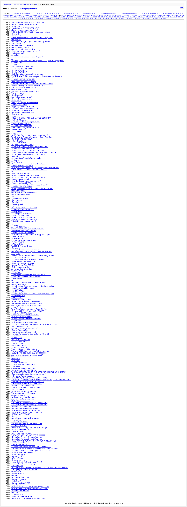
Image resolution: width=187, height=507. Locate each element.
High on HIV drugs (18, 454)
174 (29, 16)
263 (103, 18)
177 (37, 16)
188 (67, 16)
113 (46, 15)
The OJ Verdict (17, 290)
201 (101, 16)
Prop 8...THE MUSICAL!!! (21, 257)
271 (124, 18)
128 (86, 15)
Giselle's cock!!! (17, 95)
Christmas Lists (17, 63)
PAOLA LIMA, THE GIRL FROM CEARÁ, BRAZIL (29, 378)
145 (132, 15)
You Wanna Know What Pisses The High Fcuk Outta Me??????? (35, 449)
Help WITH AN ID (17, 473)
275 (135, 18)
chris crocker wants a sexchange (23, 82)
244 (52, 18)
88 (169, 13)
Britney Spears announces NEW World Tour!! (28, 154)
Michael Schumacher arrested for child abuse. (28, 164)
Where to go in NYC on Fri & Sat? (23, 217)
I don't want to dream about (21, 179)
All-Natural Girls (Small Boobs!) (22, 269)
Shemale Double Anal (19, 363)
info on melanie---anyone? (20, 194)
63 (121, 13)
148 (140, 15)
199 (96, 16)
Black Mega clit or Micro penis (22, 288)
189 (69, 16)
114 (49, 15)
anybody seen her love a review (23, 49)
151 (148, 15)
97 (6, 15)
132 (97, 15)
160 (172, 15)
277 (140, 18)
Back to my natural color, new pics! (24, 219)
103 (20, 15)
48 (93, 13)
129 (89, 15)
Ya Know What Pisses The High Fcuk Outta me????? (31, 447)
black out (14, 492)
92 (176, 13)
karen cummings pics (19, 284)
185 (59, 16)
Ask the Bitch (16, 273)
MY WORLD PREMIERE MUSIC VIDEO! (26, 412)
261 (97, 18)
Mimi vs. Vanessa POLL (20, 330)
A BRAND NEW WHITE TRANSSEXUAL (26, 384)
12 (24, 13)
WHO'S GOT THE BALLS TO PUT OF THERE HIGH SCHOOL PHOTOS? (38, 372)
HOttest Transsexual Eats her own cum (26, 319)
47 (91, 13)
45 (87, 13)
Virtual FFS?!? (16, 36)
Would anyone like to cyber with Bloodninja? (27, 229)
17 (33, 13)
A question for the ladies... (21, 124)
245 (55, 18)
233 (23, 18)
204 (110, 16)
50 (96, 13)
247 (60, 18)
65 (125, 13)
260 (95, 18)
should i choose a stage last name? (24, 24)
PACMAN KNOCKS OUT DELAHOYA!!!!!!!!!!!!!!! (29, 353)
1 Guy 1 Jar (15, 254)
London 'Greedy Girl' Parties (21, 187)
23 (45, 13)
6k (12, 280)
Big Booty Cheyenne (19, 120)
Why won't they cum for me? (21, 357)
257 (87, 18)
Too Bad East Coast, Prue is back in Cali (26, 424)
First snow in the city (19, 347)
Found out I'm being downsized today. (25, 128)
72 (138, 13)
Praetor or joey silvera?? (20, 198)
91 (175, 13)
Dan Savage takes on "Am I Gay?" (24, 208)
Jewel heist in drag (18, 296)
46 (89, 13)
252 (73, 18)
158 (166, 15)
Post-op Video (16, 212)
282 (154, 18)
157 (164, 15)
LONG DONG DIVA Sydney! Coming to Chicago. (29, 428)
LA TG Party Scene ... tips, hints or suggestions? (29, 135)
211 (128, 16)
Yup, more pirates (17, 204)
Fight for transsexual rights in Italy (24, 332)
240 (41, 18)
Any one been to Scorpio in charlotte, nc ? (26, 57)
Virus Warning (16, 162)
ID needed (15, 64)
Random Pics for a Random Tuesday (25, 149)
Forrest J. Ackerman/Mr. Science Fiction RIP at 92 (30, 334)
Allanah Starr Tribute (19, 105)
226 (168, 16)
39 (75, 13)
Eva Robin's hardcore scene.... (22, 68)
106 (28, 15)
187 (64, 16)
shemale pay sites (18, 191)
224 (163, 16)
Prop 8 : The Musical (19, 342)
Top (36, 4)
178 (40, 16)
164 (182, 15)
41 (79, 13)
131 (94, 15)
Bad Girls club (16, 196)
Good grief (15, 156)
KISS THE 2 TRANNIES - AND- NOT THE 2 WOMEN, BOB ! (34, 324)
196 (88, 16)
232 (20, 18)
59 (113, 13)
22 (43, 13)
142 (124, 15)
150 (145, 15)
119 (62, 15)
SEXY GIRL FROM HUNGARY (22, 110)
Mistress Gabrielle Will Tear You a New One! (27, 22)
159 (169, 15)
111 (41, 15)
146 (134, 15)
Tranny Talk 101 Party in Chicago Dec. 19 (26, 462)
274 (132, 18)
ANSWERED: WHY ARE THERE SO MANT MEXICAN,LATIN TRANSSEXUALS (41, 380)
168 (13, 16)
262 (100, 18)
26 (51, 13)
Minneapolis (15, 248)
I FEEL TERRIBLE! (18, 143)
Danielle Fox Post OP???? (21, 183)
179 (43, 16)
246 (57, 18)
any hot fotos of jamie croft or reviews (25, 418)
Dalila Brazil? (16, 481)
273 (129, 18)
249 (65, 18)
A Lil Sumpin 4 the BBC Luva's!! (23, 80)
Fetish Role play (17, 141)
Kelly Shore (15, 366)
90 (173, 13)
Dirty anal (14, 225)
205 (112, 16)
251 (71, 18)
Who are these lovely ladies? (22, 452)
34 (66, 13)
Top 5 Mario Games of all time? (23, 112)
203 (107, 16)
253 (76, 18)
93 (178, 13)
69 (133, 13)
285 (162, 18)
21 (41, 13)
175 (32, 16)
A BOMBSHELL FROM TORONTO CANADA (28, 259)
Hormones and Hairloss (20, 491)
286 (164, 18)
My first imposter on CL (20, 267)
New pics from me (18, 460)
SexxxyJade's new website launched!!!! (25, 250)
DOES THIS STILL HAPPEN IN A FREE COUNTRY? (31, 118)
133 (100, 15)
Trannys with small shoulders (22, 166)
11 (22, 13)
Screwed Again (16, 420)
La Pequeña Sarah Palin (20, 477)
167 (11, 16)
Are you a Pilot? (17, 321)
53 (102, 13)
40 (77, 13)
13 (26, 13)
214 (136, 16)
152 (150, 15)
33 (64, 13)
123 (73, 15)
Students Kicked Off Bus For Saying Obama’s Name (30, 450)
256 (84, 18)
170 (19, 16)
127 (84, 15)
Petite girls (15, 160)
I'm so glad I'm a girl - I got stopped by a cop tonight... (31, 42)
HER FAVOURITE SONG (20, 414)
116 (54, 15)
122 (70, 15)
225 (165, 16)
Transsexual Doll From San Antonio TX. (26, 277)
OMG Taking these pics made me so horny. (27, 74)
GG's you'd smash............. (21, 458)
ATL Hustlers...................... (21, 131)
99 (10, 15)
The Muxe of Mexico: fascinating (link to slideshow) (30, 351)
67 (129, 13)
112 (44, 15)
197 (91, 16)
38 (73, 13)
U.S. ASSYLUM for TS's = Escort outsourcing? (28, 177)
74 (142, 13)
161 (174, 15)
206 (115, 16)
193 (80, 16)
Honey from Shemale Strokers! (22, 263)
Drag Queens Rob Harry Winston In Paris (26, 303)
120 (65, 15)
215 (139, 16)
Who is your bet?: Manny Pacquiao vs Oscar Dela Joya (31, 137)
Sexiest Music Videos (19, 422)
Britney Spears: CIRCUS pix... (22, 214)
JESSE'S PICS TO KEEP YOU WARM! (26, 301)
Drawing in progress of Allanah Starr (24, 103)
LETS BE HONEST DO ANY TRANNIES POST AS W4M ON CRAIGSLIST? (39, 468)
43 (83, 13)
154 (156, 15)
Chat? (13, 133)
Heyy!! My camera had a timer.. (23, 107)
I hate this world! (17, 53)
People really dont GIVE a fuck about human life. (29, 147)
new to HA (15, 206)
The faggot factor (17, 93)
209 (123, 16)
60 (115, 13)
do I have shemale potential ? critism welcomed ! (29, 185)
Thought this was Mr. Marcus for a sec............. (28, 349)
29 (56, 13)
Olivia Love (15, 359)
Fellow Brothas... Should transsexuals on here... (29, 170)
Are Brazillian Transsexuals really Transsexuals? (29, 403)
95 (182, 13)
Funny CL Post (17, 298)
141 (121, 15)
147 (137, 15)
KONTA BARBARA (18, 292)
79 (152, 13)
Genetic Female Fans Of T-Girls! (23, 265)
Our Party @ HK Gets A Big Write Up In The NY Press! (31, 252)
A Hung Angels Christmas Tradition (24, 470)
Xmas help (15, 55)
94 (180, 13)
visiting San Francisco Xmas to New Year (26, 439)
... (12, 59)
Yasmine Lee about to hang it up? (23, 464)
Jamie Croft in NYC (18, 343)
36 (70, 13)
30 (58, 13)
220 (152, 16)
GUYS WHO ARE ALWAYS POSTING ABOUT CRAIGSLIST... (34, 441)
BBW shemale (16, 43)
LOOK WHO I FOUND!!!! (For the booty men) (28, 498)
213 (133, 16)
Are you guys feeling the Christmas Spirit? (27, 355)
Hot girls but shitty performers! (22, 385)
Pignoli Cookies (17, 307)
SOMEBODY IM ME (19, 426)
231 (182, 16)
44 (85, 13)
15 (30, 13)
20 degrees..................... (20, 401)
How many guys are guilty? (21, 173)
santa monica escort (18, 345)
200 (99, 16)
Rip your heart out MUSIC (20, 483)
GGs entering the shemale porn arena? (25, 122)
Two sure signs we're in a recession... (25, 408)
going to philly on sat (19, 89)
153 (153, 15)
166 (8, 16)
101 (15, 15)
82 (157, 13)
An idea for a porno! (18, 395)
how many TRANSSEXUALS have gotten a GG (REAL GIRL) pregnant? (37, 61)
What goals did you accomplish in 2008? (26, 410)
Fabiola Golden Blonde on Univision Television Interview (32, 84)
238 (36, 18)
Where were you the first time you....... (25, 391)
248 (63, 18)
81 (155, 13)
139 (116, 15)
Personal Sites (16, 338)
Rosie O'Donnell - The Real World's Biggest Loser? (30, 487)
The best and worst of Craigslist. (23, 393)
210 (126, 16)
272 (127, 18)
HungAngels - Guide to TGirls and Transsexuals (19, 4)
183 (53, 16)
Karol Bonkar (16, 336)
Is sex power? (16, 278)
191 (75, 16)
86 (165, 13)
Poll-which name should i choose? (24, 78)
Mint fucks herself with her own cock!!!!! (26, 91)
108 (33, 15)
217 (144, 16)
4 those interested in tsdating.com (24, 368)
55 (106, 13)
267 (113, 18)
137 (110, 15)
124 (76, 15)
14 (28, 13)
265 (108, 18)
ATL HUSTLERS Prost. (20, 227)
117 (56, 15)
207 (118, 16)
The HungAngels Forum (28, 9)
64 (123, 13)
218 (147, 16)
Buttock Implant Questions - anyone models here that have (33, 286)
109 (36, 15)
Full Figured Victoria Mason (21, 376)
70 (134, 13)
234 (25, 18)
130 (92, 15)
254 (79, 18)
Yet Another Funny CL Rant (21, 300)
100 (12, 15)
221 (155, 16)
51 (98, 13)
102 (17, 15)
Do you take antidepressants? (22, 145)
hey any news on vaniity (20, 47)
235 (28, 18)
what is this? (16, 471)
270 (121, 18)
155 (158, 15)
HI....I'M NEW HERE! (19, 70)
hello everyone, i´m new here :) (22, 45)
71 (136, 13)
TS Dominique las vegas (20, 215)
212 (131, 16)
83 (159, 13)
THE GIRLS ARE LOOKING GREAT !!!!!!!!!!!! (28, 435)
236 (31, 18)
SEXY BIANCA (17, 244)
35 (68, 13)
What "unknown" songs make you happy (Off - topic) (30, 235)
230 (179, 16)
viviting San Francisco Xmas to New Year (26, 437)
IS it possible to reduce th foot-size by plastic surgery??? (32, 294)
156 (161, 15)
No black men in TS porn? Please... (24, 370)
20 (39, 13)
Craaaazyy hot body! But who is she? (25, 315)
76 (146, 13)
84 (161, 13)
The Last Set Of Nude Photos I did (24, 87)
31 (60, 13)
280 (148, 18)
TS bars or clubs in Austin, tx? (22, 210)
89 (171, 13)
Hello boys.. (15, 361)
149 (142, 15)
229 (176, 16)
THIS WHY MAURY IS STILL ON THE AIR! (27, 382)
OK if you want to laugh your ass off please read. (29, 489)
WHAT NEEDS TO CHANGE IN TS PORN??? (28, 150)
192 (77, 16)
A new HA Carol (17, 494)
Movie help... (16, 202)
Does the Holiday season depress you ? (26, 181)
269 (119, 18)
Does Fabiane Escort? (19, 326)
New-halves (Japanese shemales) (23, 231)
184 (56, 16)
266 (111, 18)
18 (35, 13)
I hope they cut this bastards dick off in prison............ (31, 275)
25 (49, 13)
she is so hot (16, 40)
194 (83, 16)
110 (39, 15)
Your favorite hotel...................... (23, 129)
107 (31, 15)
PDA (181, 7)
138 (113, 15)
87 (167, 13)
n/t (12, 171)
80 (154, 13)
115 (51, 15)
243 (49, 18)
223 (160, 16)
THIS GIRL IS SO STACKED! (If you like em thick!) (30, 32)
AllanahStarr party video (20, 443)
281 (151, 18)
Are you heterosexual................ (23, 445)
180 (45, 16)
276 (137, 18)
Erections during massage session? (24, 108)
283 (156, 18)
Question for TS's (17, 456)
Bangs (13, 116)
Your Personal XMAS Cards (21, 313)
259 (92, 18)
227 (171, 16)
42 (81, 13)
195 (85, 16)
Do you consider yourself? (21, 407)
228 (173, 16)
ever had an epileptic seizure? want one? (26, 305)
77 (148, 13)
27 (52, 13)
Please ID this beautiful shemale (23, 364)
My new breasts (17, 114)
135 (105, 15)
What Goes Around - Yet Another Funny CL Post (29, 309)
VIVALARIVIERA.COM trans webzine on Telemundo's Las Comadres (36, 76)
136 (108, 15)
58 (112, 13)
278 (143, 18)
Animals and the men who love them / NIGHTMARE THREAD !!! (35, 152)
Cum (13, 416)
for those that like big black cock (23, 397)
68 (131, 13)
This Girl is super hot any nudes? (23, 221)
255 (81, 18)
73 (140, 13)
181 (48, 16)
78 (150, 13)
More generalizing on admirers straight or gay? (28, 374)
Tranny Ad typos (17, 431)
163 (180, 15)
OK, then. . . (16, 475)
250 (68, 18)
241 (44, 18)
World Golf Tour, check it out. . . (23, 246)
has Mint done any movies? (21, 97)
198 (93, 16)
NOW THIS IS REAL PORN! (21, 317)
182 (51, 16)
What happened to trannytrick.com (24, 322)
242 (47, 18)
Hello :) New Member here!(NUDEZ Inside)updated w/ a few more (35, 168)
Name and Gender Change (21, 429)
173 (27, 16)
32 (62, 13)
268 (116, 18)
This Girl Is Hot (17, 466)
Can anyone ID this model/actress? (24, 240)
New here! (15, 34)
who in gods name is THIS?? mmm (24, 193)
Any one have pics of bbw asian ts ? (24, 328)
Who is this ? (16, 26)
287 (167, 18)
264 (105, 18)
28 (54, 13)
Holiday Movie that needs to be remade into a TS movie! (32, 189)
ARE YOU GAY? (17, 389)
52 (100, 13)
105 (25, 15)
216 (141, 16)
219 (149, 16)
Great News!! (16, 485)
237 (33, 18)
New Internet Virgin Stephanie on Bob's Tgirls (28, 85)
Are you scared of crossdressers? (23, 399)
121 (68, 15)
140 (118, 15)
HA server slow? (17, 200)
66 (127, 13)
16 (31, 13)
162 (177, 15)
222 (157, 16)
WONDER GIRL (17, 271)
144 (129, 15)
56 (108, 13)
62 (119, 13)
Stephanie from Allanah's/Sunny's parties (26, 158)
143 (126, 15)
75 (144, 13)
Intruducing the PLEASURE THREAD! (25, 28)
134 (102, 15)
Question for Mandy (18, 479)
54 (104, 13)
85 (163, 13)
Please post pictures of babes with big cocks (28, 387)
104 (23, 15)
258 (89, 18)
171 (21, 16)
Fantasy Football (17, 236)
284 (159, 18)
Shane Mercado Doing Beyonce (23, 261)
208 (120, 16)
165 (5, 16)
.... (12, 223)
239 (39, 18)
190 (72, 16)
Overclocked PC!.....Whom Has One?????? (27, 311)
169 (16, 16)
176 (35, 16)
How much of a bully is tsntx (21, 99)
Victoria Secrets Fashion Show (22, 233)
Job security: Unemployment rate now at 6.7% (28, 282)
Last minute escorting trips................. (25, 433)
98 (8, 15)
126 (81, 15)
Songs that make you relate (21, 496)
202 (104, 16)
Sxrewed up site (17, 238)
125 (78, 15)
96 (4, 15)
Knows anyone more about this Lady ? (25, 51)
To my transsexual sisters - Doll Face (25, 175)
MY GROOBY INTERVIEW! (21, 139)
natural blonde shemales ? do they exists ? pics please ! (32, 38)
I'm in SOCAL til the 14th (20, 340)
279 (146, 18)
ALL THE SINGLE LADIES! (21, 126)
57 (110, 13)
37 (72, 13)
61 (117, 13)
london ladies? (16, 101)
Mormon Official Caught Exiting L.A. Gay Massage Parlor (32, 256)
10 (20, 13)
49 (94, 13)
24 (47, 13)
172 (24, 16)
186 (61, 16)
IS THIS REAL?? (17, 242)
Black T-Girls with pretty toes (22, 66)
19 (37, 13)
